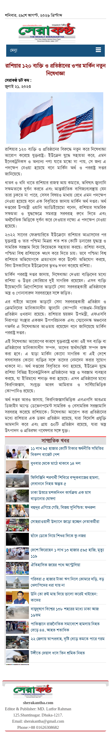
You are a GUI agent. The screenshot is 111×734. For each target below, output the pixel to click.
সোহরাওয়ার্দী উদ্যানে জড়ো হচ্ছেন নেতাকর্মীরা (65, 521)
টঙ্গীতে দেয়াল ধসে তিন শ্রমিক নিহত (58, 653)
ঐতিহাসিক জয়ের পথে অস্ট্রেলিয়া (55, 565)
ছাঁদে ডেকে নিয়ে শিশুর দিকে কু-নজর (58, 535)
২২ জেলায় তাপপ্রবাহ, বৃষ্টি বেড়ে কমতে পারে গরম (68, 639)
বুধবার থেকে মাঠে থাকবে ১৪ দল (56, 463)
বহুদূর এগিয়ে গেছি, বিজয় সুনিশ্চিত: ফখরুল (63, 507)
